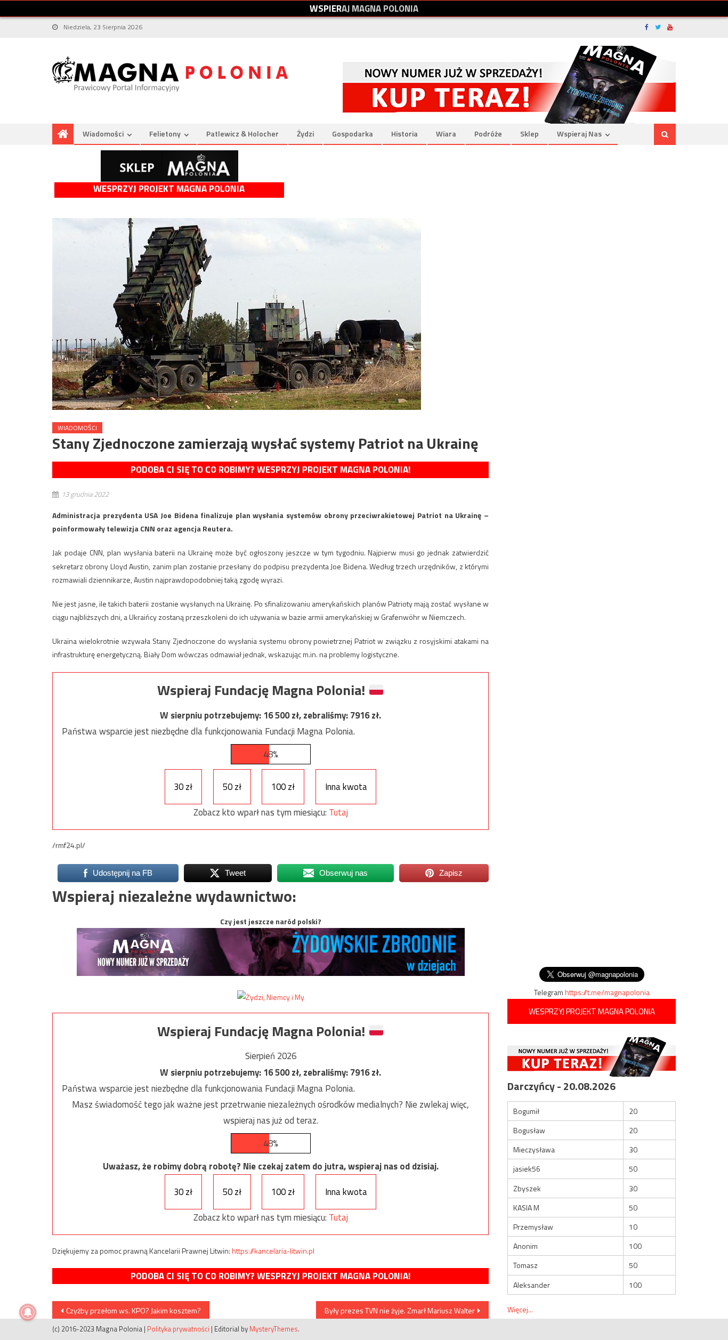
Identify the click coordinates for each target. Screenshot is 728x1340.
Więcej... (520, 1309)
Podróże (488, 133)
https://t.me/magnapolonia (607, 992)
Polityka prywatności (178, 1328)
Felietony (165, 133)
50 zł (232, 787)
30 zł (183, 787)
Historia (404, 133)
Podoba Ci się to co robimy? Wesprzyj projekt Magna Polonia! (270, 470)
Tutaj (338, 812)
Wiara (446, 133)
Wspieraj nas (579, 133)
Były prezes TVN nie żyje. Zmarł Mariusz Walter (400, 1310)
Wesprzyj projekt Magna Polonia (169, 189)
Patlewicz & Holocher (242, 133)
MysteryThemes (273, 1328)
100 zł (283, 787)
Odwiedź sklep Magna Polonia (169, 166)
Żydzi (305, 133)
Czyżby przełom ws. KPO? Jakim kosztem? (133, 1310)
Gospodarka (352, 133)
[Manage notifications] (27, 1312)
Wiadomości (103, 133)
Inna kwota (346, 787)
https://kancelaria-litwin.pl (273, 1250)
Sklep (529, 133)
